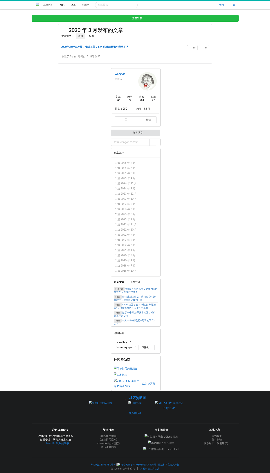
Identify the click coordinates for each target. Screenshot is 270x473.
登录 (221, 5)
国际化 (147, 347)
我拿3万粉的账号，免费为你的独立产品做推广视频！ (136, 290)
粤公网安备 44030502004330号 (138, 465)
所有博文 (137, 133)
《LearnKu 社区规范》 (108, 443)
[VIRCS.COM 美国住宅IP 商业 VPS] (128, 383)
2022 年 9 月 (125, 235)
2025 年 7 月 (125, 168)
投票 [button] (91, 36)
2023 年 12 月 (126, 194)
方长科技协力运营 (149, 469)
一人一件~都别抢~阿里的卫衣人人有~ (135, 322)
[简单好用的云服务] (127, 368)
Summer (118, 469)
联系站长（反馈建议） (216, 443)
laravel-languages (126, 347)
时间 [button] (80, 36)
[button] (152, 142)
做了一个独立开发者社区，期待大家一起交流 (135, 314)
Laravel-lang (123, 342)
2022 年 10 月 (126, 230)
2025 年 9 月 (125, 163)
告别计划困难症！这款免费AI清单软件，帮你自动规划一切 (135, 298)
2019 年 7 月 (125, 265)
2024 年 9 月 (125, 188)
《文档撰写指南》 (108, 439)
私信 (148, 120)
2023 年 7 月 (125, 209)
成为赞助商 (148, 383)
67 (205, 48)
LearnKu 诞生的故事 (57, 443)
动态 (73, 5)
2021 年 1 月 (125, 250)
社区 (62, 5)
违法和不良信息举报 (168, 465)
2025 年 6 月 (125, 173)
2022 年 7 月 (125, 245)
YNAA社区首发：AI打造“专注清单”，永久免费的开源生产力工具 (135, 306)
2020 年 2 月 (125, 260)
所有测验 (216, 439)
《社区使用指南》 (108, 436)
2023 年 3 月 (125, 214)
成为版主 (216, 436)
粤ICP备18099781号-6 (103, 465)
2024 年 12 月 (126, 183)
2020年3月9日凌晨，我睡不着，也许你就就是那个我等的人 (95, 47)
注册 (232, 5)
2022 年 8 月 (125, 240)
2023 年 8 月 (125, 204)
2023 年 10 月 (126, 199)
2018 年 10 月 (126, 271)
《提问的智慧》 (109, 447)
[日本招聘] (127, 375)
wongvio (120, 74)
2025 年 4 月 (125, 178)
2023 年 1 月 (125, 219)
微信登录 (136, 18)
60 (193, 48)
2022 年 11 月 (126, 224)
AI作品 (85, 5)
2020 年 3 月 (125, 255)
